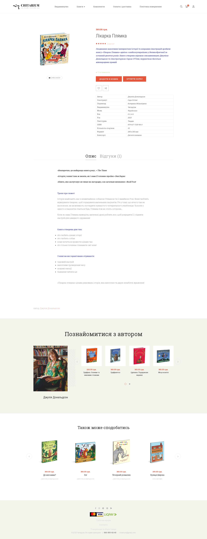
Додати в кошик (108, 79)
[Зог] (85, 452)
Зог (85, 475)
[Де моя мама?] (49, 452)
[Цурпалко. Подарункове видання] (139, 356)
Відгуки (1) (111, 156)
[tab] (91, 156)
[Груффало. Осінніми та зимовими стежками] (91, 356)
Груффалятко (115, 372)
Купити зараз (135, 79)
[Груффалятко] (115, 356)
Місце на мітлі (163, 372)
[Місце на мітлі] (163, 356)
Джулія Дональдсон (50, 308)
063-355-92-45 (110, 532)
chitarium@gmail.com (127, 532)
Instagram (99, 508)
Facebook (95, 508)
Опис (91, 156)
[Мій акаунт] (194, 7)
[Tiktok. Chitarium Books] (111, 508)
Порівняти (106, 88)
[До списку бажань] (99, 88)
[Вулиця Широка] (157, 452)
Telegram (103, 508)
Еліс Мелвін (157, 479)
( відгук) (110, 44)
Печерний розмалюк (121, 475)
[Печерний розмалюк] (121, 452)
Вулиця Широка (157, 475)
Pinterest (107, 508)
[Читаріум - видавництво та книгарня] (26, 6)
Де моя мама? (49, 475)
